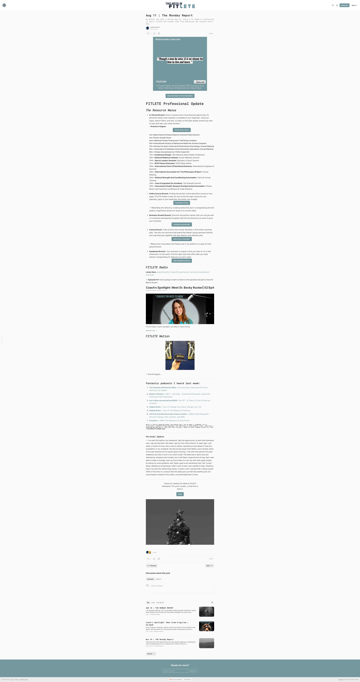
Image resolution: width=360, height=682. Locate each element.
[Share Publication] (337, 5)
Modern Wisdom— (157, 394)
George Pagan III (155, 27)
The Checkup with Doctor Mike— (163, 387)
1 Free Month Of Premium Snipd (155, 428)
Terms (16, 679)
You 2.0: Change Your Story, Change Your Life (181, 407)
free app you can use (153, 427)
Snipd (173, 272)
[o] (206, 626)
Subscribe (344, 5)
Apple (159, 272)
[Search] (333, 5)
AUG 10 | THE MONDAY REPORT (159, 608)
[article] (180, 612)
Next (208, 566)
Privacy (12, 679)
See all (149, 654)
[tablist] (154, 579)
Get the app (187, 679)
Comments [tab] (150, 579)
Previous (153, 566)
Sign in (354, 5)
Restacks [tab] (158, 579)
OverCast (150, 275)
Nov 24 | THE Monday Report (160, 639)
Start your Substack (176, 679)
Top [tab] (148, 602)
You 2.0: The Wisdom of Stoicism (176, 410)
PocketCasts (182, 272)
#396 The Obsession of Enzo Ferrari (174, 420)
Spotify (166, 272)
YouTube (193, 272)
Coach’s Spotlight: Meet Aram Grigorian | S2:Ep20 (167, 623)
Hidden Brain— (155, 407)
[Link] (143, 103)
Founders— (154, 420)
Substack (341, 679)
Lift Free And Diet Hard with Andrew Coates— (168, 414)
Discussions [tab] (160, 602)
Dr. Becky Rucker (151, 290)
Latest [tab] (153, 602)
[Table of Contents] (2, 341)
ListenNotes (203, 272)
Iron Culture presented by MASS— (164, 400)
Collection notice (23, 679)
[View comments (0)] (154, 33)
